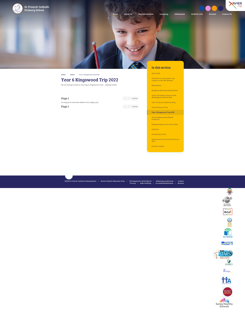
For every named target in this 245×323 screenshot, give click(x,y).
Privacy (133, 183)
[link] (125, 98)
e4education (169, 181)
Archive (134, 98)
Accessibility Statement (164, 183)
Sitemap (181, 183)
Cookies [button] (181, 181)
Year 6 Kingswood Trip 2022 (89, 75)
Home (63, 75)
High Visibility (145, 183)
